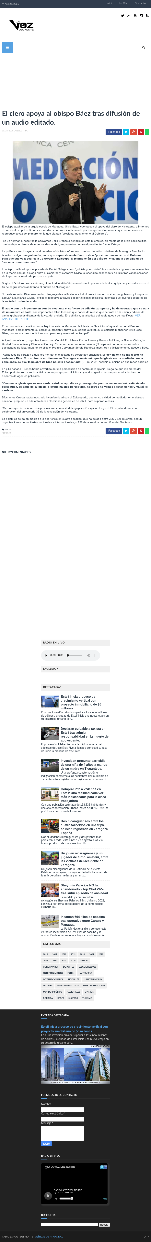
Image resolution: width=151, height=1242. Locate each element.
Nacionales (73, 992)
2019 (73, 954)
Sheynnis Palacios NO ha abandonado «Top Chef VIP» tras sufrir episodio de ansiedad (84, 889)
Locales (47, 986)
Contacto (140, 3)
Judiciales (73, 979)
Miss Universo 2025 (94, 986)
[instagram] (141, 15)
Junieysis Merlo (93, 979)
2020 (82, 954)
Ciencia (84, 961)
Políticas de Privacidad (48, 1237)
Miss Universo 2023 (68, 986)
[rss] (147, 15)
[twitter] (123, 15)
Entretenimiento (53, 973)
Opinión (89, 992)
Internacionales (53, 979)
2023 (45, 961)
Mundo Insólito (52, 992)
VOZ (15, 1237)
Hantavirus (85, 973)
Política (48, 998)
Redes (60, 998)
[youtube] (135, 15)
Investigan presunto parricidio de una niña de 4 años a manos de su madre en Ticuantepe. (84, 764)
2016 (45, 954)
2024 (54, 961)
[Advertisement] (31, 79)
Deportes (68, 967)
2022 (101, 954)
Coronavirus (51, 967)
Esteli (70, 973)
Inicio (110, 3)
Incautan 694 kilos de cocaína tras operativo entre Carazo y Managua (83, 920)
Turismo (87, 998)
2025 (64, 961)
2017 (54, 954)
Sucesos (6, 433)
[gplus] (129, 15)
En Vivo (123, 3)
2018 (64, 954)
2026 (73, 961)
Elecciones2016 (87, 967)
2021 (91, 954)
